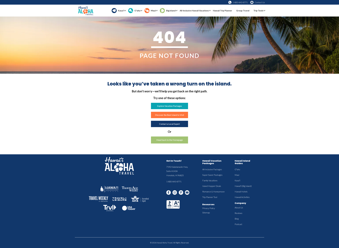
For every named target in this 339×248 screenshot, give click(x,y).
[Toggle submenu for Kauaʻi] (125, 10)
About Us (239, 207)
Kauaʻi (237, 180)
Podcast (238, 224)
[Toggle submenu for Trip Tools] (264, 10)
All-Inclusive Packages (212, 169)
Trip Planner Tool (209, 197)
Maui (237, 175)
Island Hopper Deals (211, 186)
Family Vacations (209, 180)
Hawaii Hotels (241, 191)
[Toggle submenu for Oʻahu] (141, 10)
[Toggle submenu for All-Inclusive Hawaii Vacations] (209, 10)
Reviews (238, 213)
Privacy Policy (208, 208)
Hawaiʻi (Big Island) (243, 186)
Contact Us (260, 2)
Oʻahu (237, 169)
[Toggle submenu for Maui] (156, 10)
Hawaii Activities (242, 197)
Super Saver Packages (212, 175)
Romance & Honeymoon (213, 191)
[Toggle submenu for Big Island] (176, 10)
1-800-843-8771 (240, 2)
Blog (237, 218)
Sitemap (206, 212)
